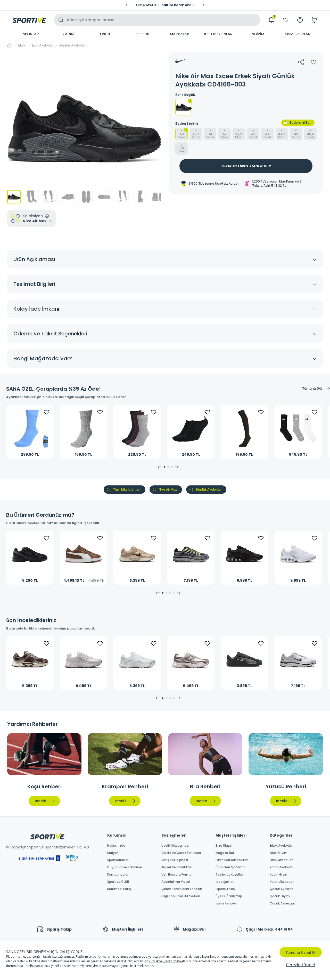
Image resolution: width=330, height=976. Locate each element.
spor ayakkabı (42, 45)
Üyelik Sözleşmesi (175, 846)
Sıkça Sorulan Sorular (232, 860)
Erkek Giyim (278, 853)
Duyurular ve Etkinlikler (124, 867)
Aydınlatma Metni (175, 882)
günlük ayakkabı (72, 45)
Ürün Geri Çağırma (230, 867)
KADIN (68, 34)
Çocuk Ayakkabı (282, 889)
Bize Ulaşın (224, 846)
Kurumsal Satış (119, 889)
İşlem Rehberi (226, 903)
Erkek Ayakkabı (281, 846)
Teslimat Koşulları (230, 874)
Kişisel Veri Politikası (176, 867)
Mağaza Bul (225, 853)
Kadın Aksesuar (282, 882)
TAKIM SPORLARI (296, 34)
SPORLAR (31, 34)
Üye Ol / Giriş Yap (229, 896)
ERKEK (105, 34)
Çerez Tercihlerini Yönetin (181, 889)
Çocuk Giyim (280, 896)
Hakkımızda (116, 846)
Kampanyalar (117, 874)
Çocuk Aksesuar (282, 903)
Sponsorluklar (117, 860)
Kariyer (112, 853)
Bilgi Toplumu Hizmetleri (180, 896)
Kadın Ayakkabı (281, 867)
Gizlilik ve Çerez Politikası (181, 853)
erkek (21, 45)
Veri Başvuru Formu (176, 874)
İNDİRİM (257, 34)
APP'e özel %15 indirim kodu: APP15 (165, 5)
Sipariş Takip (225, 889)
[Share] (301, 62)
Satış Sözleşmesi (174, 860)
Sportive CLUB (118, 882)
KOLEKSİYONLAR (218, 34)
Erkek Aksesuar (281, 860)
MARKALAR (179, 34)
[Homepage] (29, 20)
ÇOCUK (142, 34)
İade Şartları (225, 882)
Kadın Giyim (279, 874)
